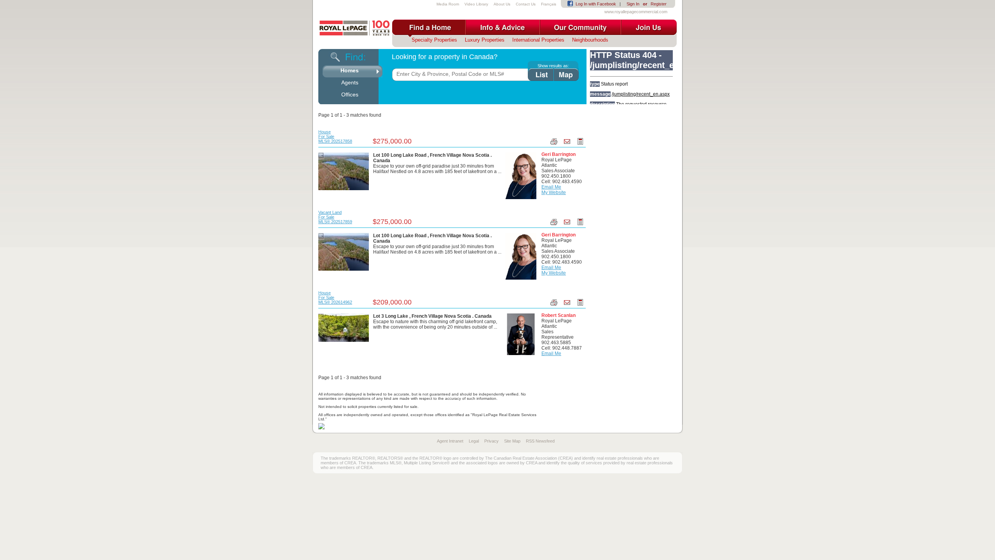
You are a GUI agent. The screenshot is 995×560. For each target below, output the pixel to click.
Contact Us (526, 4)
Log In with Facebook (596, 4)
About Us (502, 4)
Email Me (551, 187)
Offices (349, 94)
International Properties (538, 40)
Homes (349, 70)
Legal (474, 441)
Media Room (447, 4)
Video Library (476, 4)
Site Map (512, 441)
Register (659, 4)
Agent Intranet (450, 441)
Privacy (491, 441)
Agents (349, 82)
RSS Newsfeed (540, 441)
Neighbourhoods (590, 40)
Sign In (633, 4)
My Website (553, 192)
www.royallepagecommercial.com (635, 11)
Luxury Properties (484, 40)
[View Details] (343, 171)
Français (548, 4)
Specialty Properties (434, 40)
